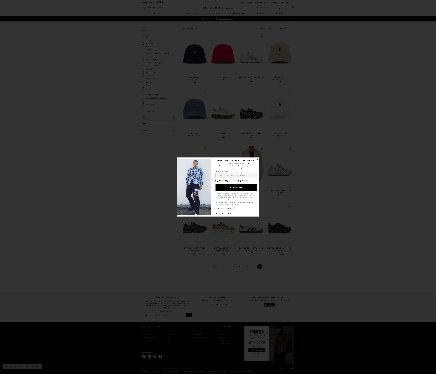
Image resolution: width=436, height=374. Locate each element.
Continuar (236, 187)
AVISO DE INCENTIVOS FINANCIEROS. (227, 204)
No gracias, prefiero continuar (228, 213)
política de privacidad (222, 202)
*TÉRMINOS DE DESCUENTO (224, 208)
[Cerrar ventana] (257, 159)
